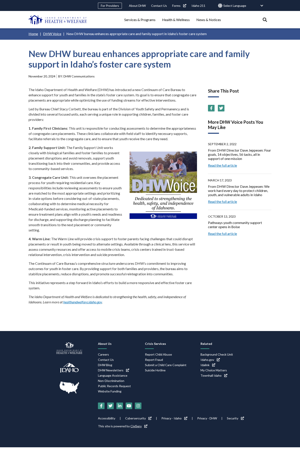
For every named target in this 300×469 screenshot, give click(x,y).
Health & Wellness (176, 20)
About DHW (137, 5)
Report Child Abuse (158, 354)
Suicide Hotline (155, 370)
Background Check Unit (217, 354)
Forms (176, 5)
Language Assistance (112, 375)
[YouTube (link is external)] (129, 406)
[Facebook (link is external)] (211, 108)
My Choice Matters (214, 370)
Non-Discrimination (111, 381)
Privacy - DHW (207, 418)
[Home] (58, 20)
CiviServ (136, 426)
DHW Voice (52, 34)
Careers (103, 354)
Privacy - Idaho (171, 418)
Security (232, 418)
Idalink (205, 365)
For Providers (110, 5)
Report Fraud (154, 360)
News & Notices (208, 20)
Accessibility (106, 418)
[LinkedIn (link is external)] (119, 406)
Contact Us (159, 5)
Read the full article (222, 165)
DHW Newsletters (110, 370)
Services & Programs (139, 20)
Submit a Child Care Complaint (165, 365)
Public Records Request (114, 386)
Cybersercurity (135, 418)
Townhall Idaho (211, 375)
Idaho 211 (198, 5)
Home (33, 34)
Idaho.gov (207, 360)
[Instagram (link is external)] (138, 406)
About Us (105, 343)
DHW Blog (105, 365)
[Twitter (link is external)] (221, 108)
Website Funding (109, 391)
